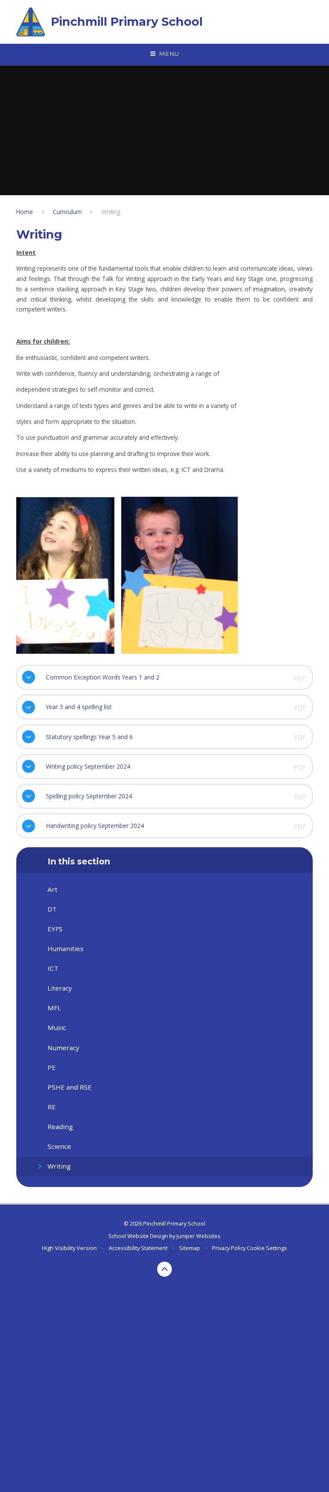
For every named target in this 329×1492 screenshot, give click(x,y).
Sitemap (189, 1248)
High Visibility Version (69, 1248)
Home (24, 212)
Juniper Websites (198, 1236)
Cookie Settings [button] (267, 1248)
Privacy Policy (228, 1248)
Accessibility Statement (138, 1248)
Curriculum (67, 212)
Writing (111, 212)
